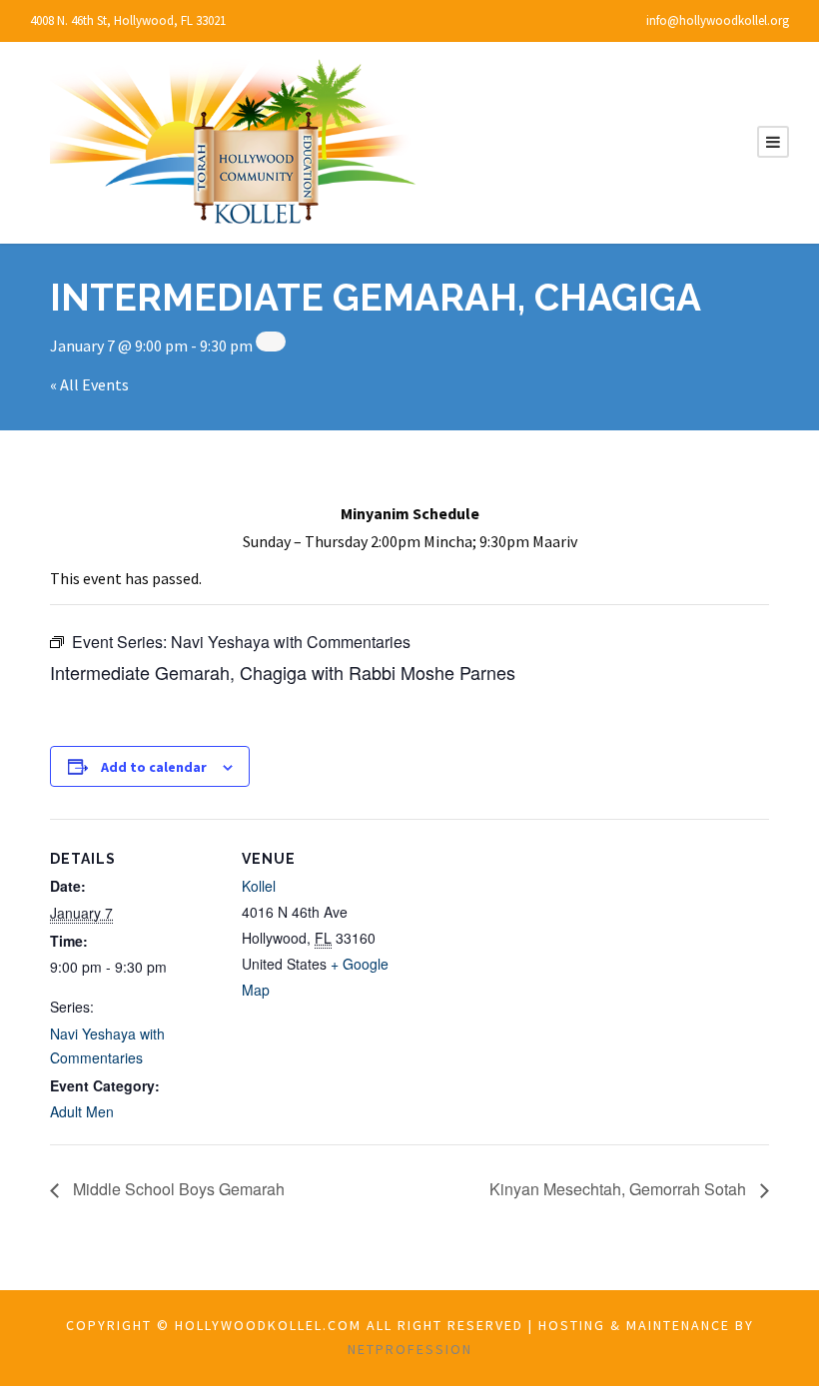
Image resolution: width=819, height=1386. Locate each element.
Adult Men (82, 1111)
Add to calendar (154, 767)
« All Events (89, 384)
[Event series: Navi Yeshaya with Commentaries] (271, 341)
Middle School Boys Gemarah (177, 1188)
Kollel (259, 886)
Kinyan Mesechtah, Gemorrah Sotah (619, 1188)
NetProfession (410, 1349)
